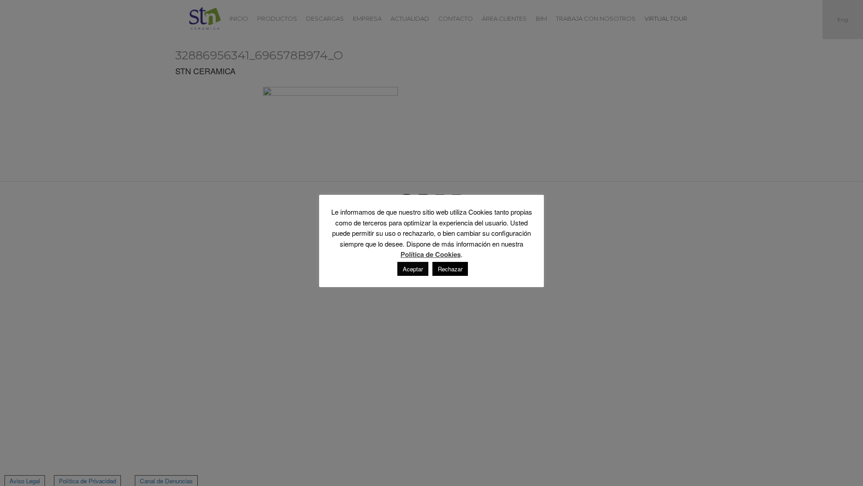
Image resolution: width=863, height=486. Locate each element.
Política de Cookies (430, 254)
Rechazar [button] (450, 269)
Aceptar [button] (413, 269)
